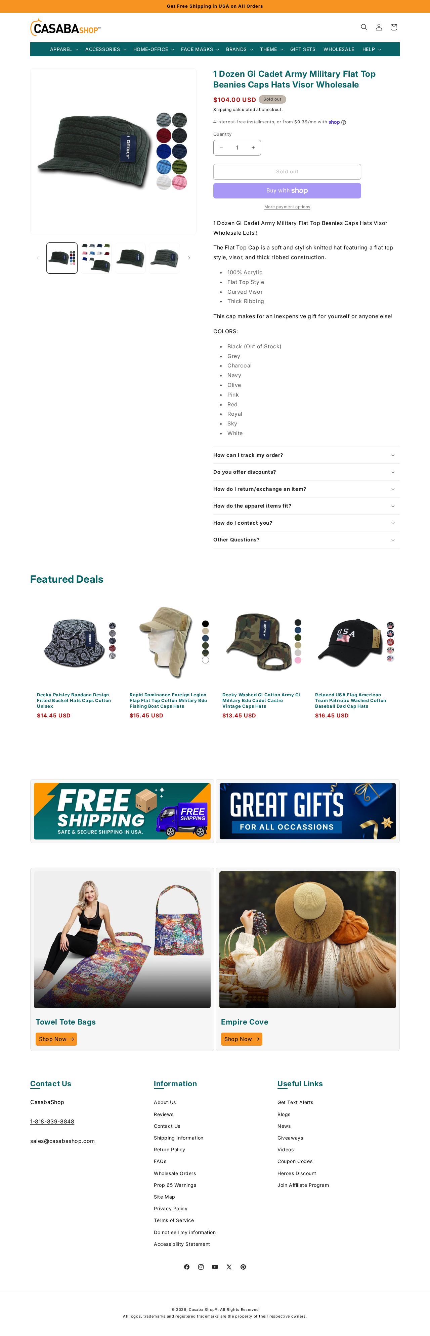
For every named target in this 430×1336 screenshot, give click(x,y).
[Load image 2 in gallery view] (96, 258)
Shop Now (53, 1039)
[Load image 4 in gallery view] (164, 258)
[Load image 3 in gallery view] (130, 258)
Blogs (284, 1114)
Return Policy (169, 1150)
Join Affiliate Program (303, 1185)
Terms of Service (174, 1220)
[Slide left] (37, 257)
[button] (63, 49)
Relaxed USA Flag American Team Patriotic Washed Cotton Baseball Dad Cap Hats (350, 700)
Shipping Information (179, 1138)
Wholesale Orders (175, 1173)
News (284, 1126)
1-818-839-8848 (52, 1121)
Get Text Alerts (295, 1102)
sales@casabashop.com (62, 1141)
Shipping (222, 109)
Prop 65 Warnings (175, 1185)
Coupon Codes (294, 1161)
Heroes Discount (296, 1173)
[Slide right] (189, 257)
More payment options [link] (287, 206)
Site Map (164, 1197)
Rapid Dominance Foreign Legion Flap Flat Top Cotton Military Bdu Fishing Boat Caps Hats (168, 700)
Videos (285, 1150)
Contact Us (167, 1126)
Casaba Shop (202, 1309)
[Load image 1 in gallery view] (62, 258)
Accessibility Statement (182, 1244)
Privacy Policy (170, 1209)
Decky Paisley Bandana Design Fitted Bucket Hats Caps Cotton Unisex (74, 700)
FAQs (160, 1161)
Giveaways (290, 1138)
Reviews (163, 1114)
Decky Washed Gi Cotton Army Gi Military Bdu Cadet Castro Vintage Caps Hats (261, 700)
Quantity (222, 134)
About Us (165, 1102)
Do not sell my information (185, 1232)
